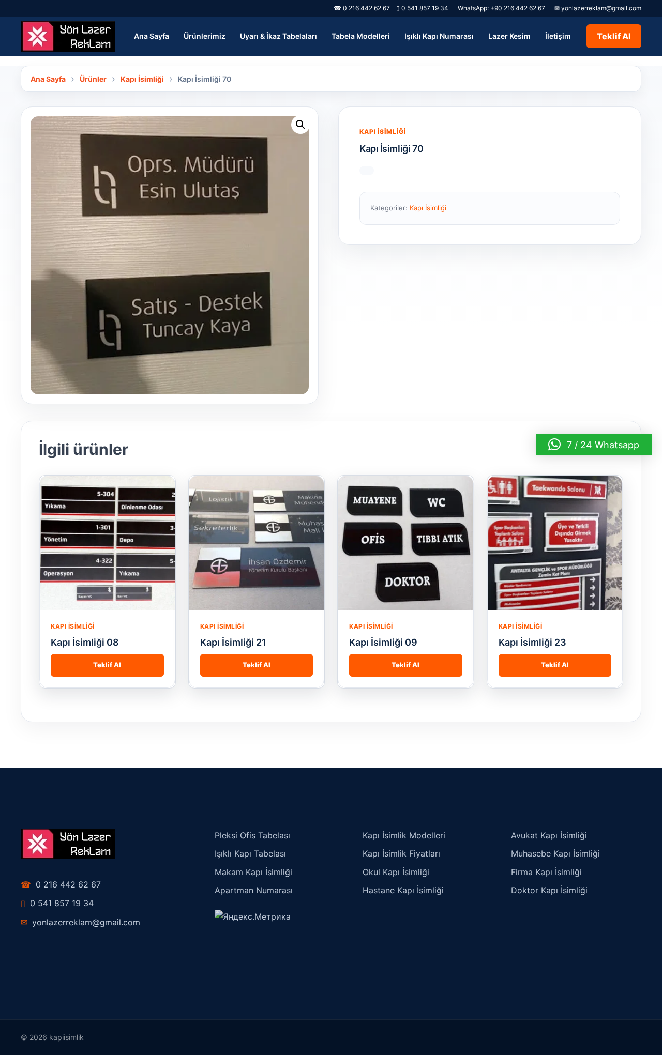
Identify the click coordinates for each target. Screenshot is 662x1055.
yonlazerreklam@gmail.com (80, 922)
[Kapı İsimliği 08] (107, 543)
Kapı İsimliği (382, 131)
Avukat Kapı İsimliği (549, 835)
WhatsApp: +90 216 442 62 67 (501, 8)
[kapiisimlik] (68, 36)
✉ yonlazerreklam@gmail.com (597, 8)
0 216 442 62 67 (61, 884)
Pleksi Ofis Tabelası (252, 835)
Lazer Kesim (509, 36)
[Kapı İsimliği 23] (555, 543)
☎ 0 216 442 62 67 (362, 8)
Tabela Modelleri (361, 36)
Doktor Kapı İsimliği (549, 890)
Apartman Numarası (254, 890)
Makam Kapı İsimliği (253, 872)
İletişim (558, 36)
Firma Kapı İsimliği (546, 872)
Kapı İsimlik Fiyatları (401, 853)
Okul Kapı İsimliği (396, 872)
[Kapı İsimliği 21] (256, 543)
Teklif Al (614, 36)
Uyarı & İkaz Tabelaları (278, 36)
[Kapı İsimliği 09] (405, 543)
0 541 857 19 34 (422, 8)
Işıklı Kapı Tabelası (250, 853)
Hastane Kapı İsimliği (403, 890)
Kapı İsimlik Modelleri (404, 835)
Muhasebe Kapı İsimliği (555, 853)
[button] (300, 124)
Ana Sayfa (151, 36)
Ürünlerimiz (204, 36)
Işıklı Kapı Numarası (439, 36)
